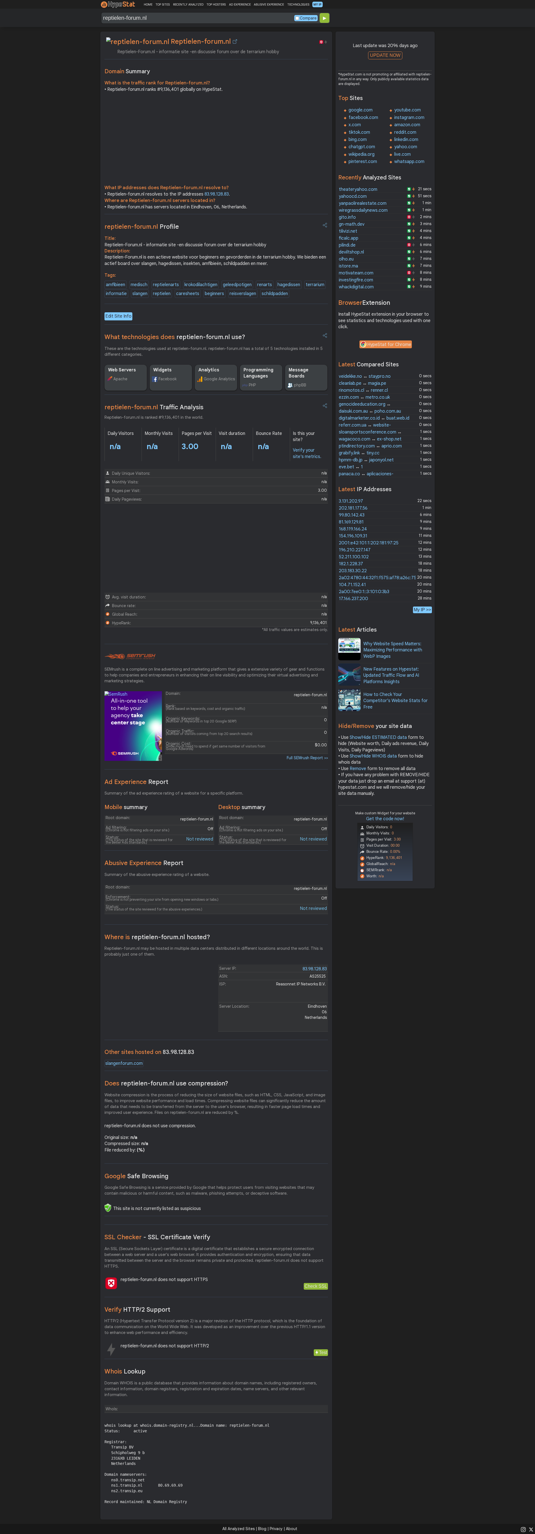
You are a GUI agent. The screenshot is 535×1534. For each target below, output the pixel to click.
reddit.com (405, 132)
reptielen (162, 293)
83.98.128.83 (217, 194)
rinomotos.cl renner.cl (363, 390)
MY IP (317, 4)
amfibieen (115, 285)
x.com (355, 125)
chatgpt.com (362, 147)
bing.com (358, 139)
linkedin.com (406, 139)
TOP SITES (162, 4)
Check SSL (316, 1286)
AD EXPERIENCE (240, 4)
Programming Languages (258, 373)
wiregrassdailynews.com (363, 210)
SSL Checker (157, 1237)
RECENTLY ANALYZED (188, 4)
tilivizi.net (348, 231)
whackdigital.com (356, 287)
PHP (252, 385)
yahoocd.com (353, 196)
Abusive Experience (143, 863)
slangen (139, 293)
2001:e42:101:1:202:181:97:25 (368, 543)
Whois (124, 1371)
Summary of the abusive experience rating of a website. (157, 874)
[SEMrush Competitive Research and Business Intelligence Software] (129, 656)
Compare (308, 18)
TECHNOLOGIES (298, 4)
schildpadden (275, 293)
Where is (157, 937)
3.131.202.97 (351, 501)
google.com (361, 110)
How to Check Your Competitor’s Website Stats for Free (395, 701)
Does (166, 1083)
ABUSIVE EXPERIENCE (269, 4)
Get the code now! (385, 819)
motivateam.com (356, 273)
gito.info (347, 217)
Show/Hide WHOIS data (373, 756)
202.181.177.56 (353, 508)
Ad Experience (136, 782)
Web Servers (122, 370)
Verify (137, 1309)
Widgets (162, 370)
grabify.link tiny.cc (359, 453)
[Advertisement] (216, 140)
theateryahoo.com (358, 189)
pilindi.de (347, 245)
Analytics (208, 370)
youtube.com (407, 110)
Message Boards (298, 373)
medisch (139, 285)
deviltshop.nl (351, 252)
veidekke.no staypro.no (365, 376)
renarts (264, 285)
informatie (116, 293)
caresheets (187, 293)
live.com (402, 154)
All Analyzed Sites (238, 1528)
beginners (214, 293)
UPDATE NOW (385, 55)
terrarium (315, 285)
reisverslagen (243, 293)
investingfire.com (356, 280)
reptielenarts (166, 285)
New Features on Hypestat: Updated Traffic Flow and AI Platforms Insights (391, 675)
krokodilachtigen (200, 285)
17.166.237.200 (353, 599)
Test (323, 1352)
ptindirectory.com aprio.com (370, 446)
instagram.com (409, 117)
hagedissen (289, 285)
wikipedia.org (361, 154)
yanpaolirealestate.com (362, 203)
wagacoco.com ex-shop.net (370, 439)
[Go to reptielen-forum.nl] (234, 41)
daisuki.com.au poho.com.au (370, 411)
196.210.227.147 (355, 550)
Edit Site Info (118, 316)
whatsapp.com (409, 161)
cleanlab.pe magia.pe (362, 383)
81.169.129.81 (351, 522)
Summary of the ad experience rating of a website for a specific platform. (173, 793)
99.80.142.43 (351, 515)
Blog (262, 1528)
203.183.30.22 (353, 571)
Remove (358, 768)
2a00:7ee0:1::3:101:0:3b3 (364, 592)
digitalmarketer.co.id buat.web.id (374, 418)
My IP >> (422, 609)
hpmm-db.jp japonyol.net (366, 460)
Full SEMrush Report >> (307, 757)
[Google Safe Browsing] (107, 1208)
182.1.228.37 (351, 564)
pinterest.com (363, 161)
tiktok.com (359, 132)
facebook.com (363, 117)
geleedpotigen (237, 285)
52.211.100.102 (354, 557)
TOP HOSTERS (216, 4)
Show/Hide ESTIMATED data (378, 737)
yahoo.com (405, 147)
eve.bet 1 (351, 467)
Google (136, 1176)
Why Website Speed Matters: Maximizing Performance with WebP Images (392, 650)
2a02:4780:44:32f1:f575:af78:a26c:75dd (380, 578)
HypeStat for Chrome (389, 344)
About (291, 1528)
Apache (120, 378)
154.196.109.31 (353, 536)
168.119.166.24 (353, 529)
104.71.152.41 (352, 585)
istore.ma (348, 266)
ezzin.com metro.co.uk (364, 397)
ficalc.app (348, 238)
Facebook (168, 378)
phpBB (300, 385)
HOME (148, 4)
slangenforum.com (124, 1063)
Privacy (276, 1528)
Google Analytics (219, 378)
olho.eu (346, 259)
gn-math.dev (351, 224)
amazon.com (407, 125)
